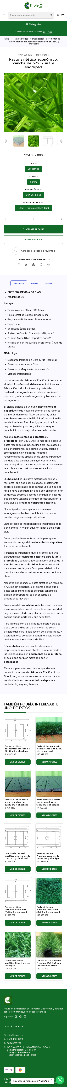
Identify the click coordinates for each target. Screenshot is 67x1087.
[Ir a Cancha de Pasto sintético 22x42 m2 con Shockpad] (18, 944)
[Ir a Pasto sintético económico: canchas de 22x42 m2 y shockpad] (18, 730)
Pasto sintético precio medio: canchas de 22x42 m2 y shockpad (16, 802)
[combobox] (31, 15)
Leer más (47, 32)
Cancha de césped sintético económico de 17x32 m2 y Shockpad (17, 856)
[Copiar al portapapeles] (48, 265)
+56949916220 (15, 1039)
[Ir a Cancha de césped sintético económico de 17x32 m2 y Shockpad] (18, 837)
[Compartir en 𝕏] (26, 265)
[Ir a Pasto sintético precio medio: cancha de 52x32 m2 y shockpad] (49, 730)
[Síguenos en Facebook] (20, 1016)
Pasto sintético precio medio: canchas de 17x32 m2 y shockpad (48, 802)
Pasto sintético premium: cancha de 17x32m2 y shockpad (16, 910)
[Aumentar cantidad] (60, 219)
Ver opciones (17, 762)
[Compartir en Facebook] (19, 265)
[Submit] (51, 15)
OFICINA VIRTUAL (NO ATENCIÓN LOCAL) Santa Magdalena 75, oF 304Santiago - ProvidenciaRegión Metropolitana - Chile (28, 1051)
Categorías (35, 24)
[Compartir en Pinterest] (40, 265)
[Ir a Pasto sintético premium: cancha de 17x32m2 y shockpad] (18, 891)
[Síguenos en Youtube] (25, 1016)
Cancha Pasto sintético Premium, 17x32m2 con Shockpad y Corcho (48, 963)
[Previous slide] (6, 141)
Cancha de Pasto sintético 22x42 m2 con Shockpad (17, 963)
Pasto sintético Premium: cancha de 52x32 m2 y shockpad (48, 910)
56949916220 (14, 1043)
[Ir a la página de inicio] (33, 5)
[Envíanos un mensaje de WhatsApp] (60, 1080)
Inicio (6, 39)
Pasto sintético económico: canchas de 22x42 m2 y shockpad (17, 749)
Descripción (19, 283)
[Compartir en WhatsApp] (33, 265)
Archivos (49, 283)
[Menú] (4, 15)
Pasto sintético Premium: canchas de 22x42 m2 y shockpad (48, 856)
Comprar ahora (33, 240)
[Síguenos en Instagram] (16, 1016)
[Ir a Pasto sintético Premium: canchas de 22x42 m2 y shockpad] (49, 837)
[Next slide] (60, 141)
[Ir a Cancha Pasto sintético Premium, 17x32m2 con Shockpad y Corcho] (49, 944)
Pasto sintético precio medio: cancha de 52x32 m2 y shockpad (49, 749)
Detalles (34, 283)
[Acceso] (58, 15)
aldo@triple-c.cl (15, 1035)
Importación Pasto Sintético (46, 39)
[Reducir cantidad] (6, 219)
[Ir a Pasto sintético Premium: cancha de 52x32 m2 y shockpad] (49, 891)
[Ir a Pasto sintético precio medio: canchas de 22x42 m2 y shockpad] (18, 784)
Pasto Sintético (20, 39)
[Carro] (63, 15)
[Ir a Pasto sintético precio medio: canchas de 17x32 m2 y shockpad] (49, 784)
